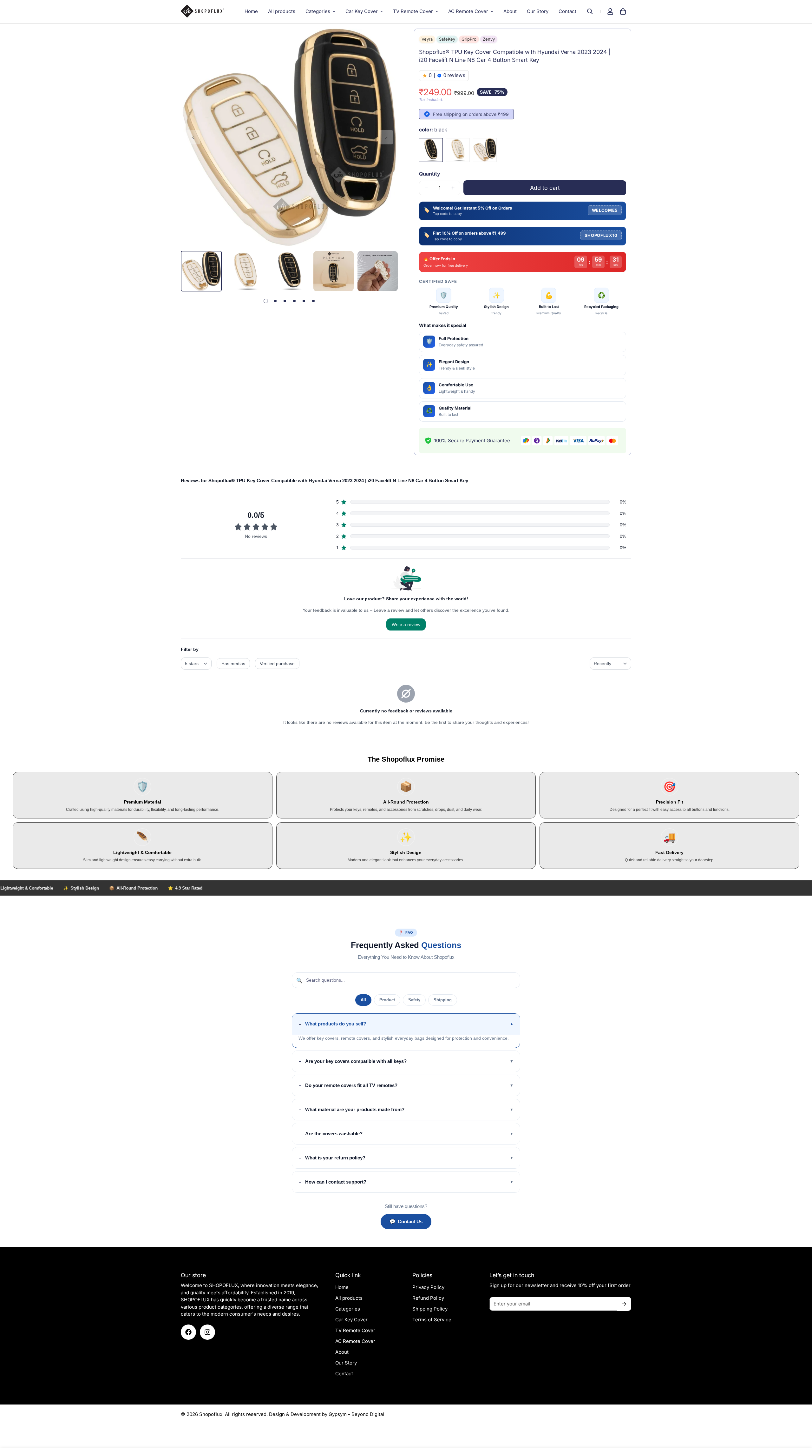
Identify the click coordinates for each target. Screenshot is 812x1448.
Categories (317, 11)
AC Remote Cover (468, 11)
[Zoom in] (384, 42)
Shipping (443, 1000)
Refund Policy (428, 1298)
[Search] (593, 11)
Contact (567, 11)
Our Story (537, 11)
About (510, 11)
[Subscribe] (624, 1304)
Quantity (429, 173)
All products (281, 11)
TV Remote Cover (413, 11)
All (363, 1000)
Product (387, 1000)
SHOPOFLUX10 (601, 235)
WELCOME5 (605, 210)
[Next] (386, 137)
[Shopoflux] (205, 11)
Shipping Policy (430, 1309)
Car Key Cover (361, 11)
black (431, 150)
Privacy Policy (428, 1287)
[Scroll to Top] (799, 1413)
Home (251, 11)
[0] (623, 11)
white (458, 150)
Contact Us (406, 1221)
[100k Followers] (207, 1332)
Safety (414, 1000)
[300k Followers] (188, 1332)
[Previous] (193, 137)
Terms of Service (431, 1320)
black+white (485, 150)
